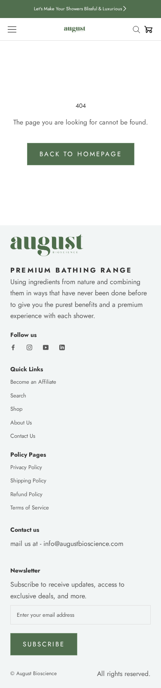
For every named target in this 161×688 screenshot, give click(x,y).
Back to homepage (80, 154)
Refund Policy (26, 494)
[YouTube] (46, 346)
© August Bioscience (33, 673)
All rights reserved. (124, 674)
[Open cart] (148, 29)
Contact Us (22, 436)
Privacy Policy (26, 467)
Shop (16, 409)
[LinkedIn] (62, 346)
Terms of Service (29, 507)
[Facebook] (13, 346)
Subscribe (44, 644)
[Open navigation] (12, 29)
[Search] (138, 29)
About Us (21, 422)
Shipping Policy (28, 480)
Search (18, 395)
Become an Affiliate (33, 382)
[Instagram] (29, 346)
